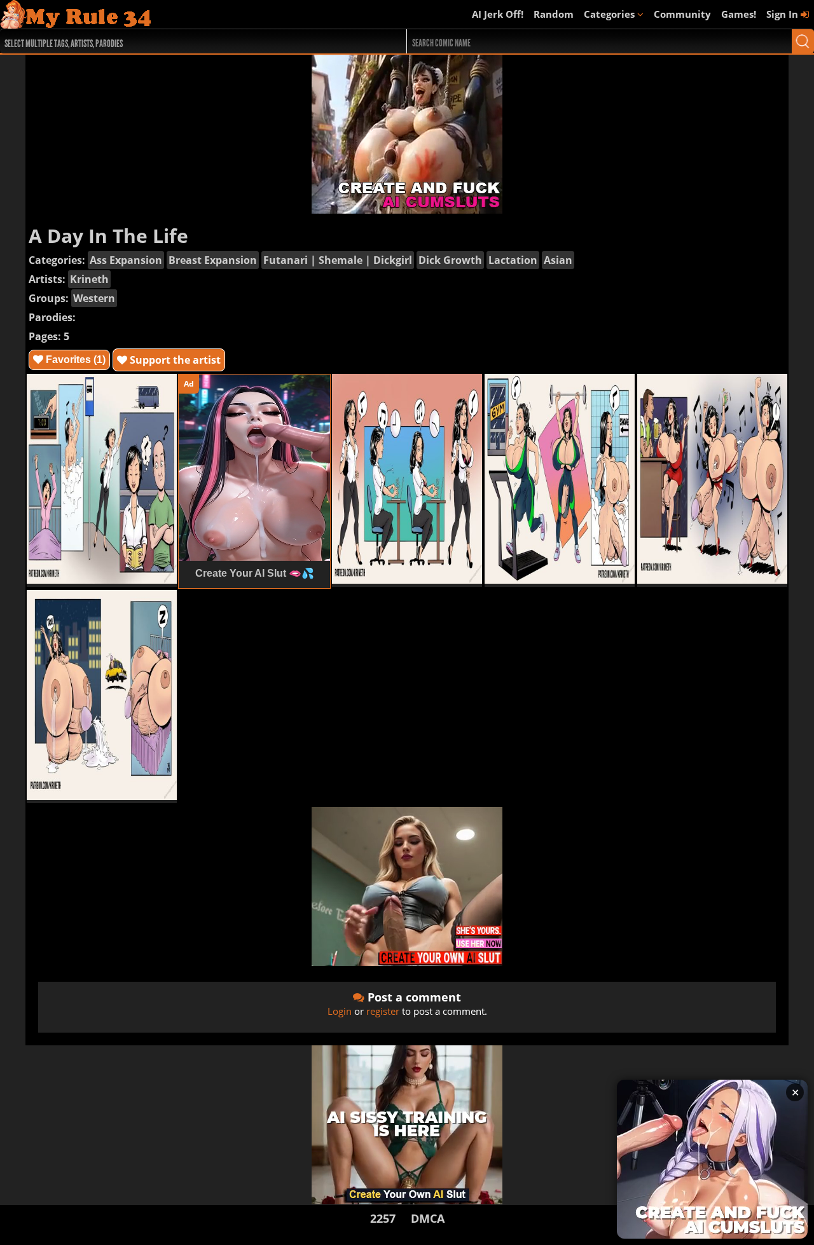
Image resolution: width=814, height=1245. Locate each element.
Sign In (783, 14)
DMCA (428, 1218)
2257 (383, 1218)
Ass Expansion (126, 260)
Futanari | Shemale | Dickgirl (337, 260)
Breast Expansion (213, 260)
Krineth (89, 279)
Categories (610, 14)
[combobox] (183, 41)
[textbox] (186, 42)
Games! (738, 14)
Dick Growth (450, 260)
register (382, 1011)
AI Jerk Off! (497, 14)
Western (94, 298)
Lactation (512, 260)
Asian (558, 260)
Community (682, 14)
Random (554, 14)
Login (340, 1011)
